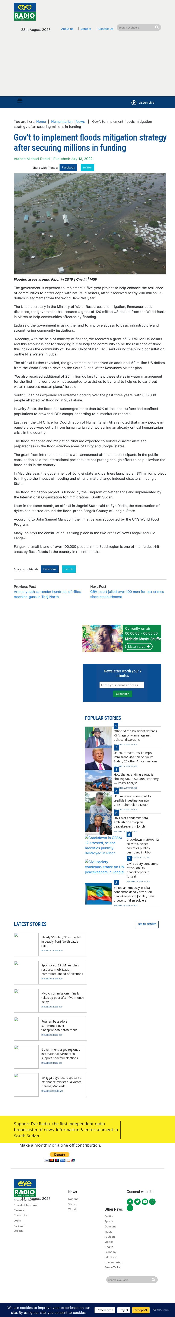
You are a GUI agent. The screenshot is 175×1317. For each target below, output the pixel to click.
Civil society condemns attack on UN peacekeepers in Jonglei (142, 870)
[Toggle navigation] (20, 100)
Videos (109, 1242)
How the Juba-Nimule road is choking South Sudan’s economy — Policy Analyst (136, 778)
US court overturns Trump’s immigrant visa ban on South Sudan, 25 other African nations (135, 757)
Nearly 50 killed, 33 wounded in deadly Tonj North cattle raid (61, 941)
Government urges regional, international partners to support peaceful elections (60, 1053)
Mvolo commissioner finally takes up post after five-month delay (62, 997)
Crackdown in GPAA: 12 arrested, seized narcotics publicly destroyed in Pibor (143, 846)
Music (108, 1231)
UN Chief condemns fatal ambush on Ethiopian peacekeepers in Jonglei (131, 822)
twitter (87, 167)
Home (41, 121)
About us (67, 28)
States (72, 1204)
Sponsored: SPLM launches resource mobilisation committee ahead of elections (62, 969)
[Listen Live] (133, 103)
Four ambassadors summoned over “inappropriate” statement (59, 1025)
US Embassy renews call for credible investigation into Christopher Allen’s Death (133, 800)
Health (109, 1247)
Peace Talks (112, 1267)
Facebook (68, 167)
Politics (109, 1216)
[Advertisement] (87, 66)
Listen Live (136, 646)
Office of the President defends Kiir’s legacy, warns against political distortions (135, 735)
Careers (86, 28)
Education (111, 1257)
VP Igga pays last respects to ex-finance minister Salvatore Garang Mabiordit (61, 1082)
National (73, 1199)
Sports (109, 1221)
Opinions (110, 1226)
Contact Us (105, 28)
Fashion (110, 1237)
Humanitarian (62, 121)
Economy (110, 1252)
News (80, 121)
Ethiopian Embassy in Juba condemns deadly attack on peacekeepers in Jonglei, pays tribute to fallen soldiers (134, 894)
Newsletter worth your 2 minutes (122, 673)
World (72, 1209)
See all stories (147, 924)
